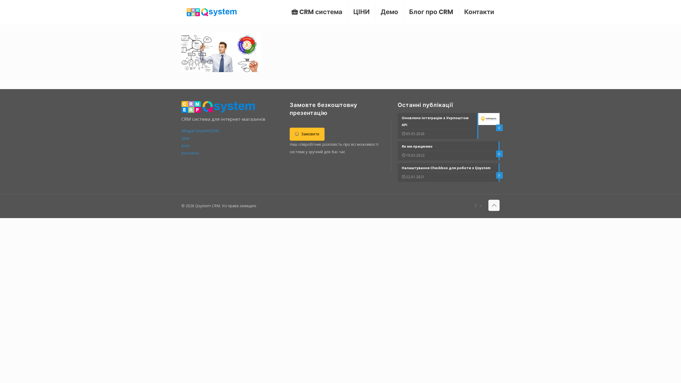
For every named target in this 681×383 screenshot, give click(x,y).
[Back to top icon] (494, 205)
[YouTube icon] (481, 205)
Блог (185, 145)
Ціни (185, 138)
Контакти (190, 153)
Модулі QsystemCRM (200, 130)
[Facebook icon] (475, 205)
